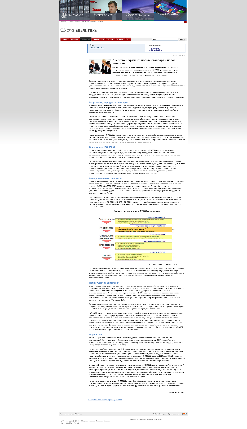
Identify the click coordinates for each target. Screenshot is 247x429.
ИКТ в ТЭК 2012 (97, 47)
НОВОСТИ (74, 39)
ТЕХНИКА (120, 39)
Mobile (71, 21)
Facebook (100, 21)
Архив (80, 414)
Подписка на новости (175, 414)
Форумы (71, 414)
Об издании (84, 421)
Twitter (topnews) (90, 21)
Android (77, 21)
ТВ (128, 39)
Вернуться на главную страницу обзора (105, 400)
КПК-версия (162, 414)
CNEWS (65, 39)
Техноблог (63, 414)
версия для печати (179, 55)
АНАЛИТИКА (86, 39)
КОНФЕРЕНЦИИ (99, 39)
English (63, 21)
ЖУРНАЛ (110, 39)
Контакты (107, 421)
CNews (159, 419)
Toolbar (155, 414)
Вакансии (99, 421)
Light (82, 21)
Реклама (92, 421)
